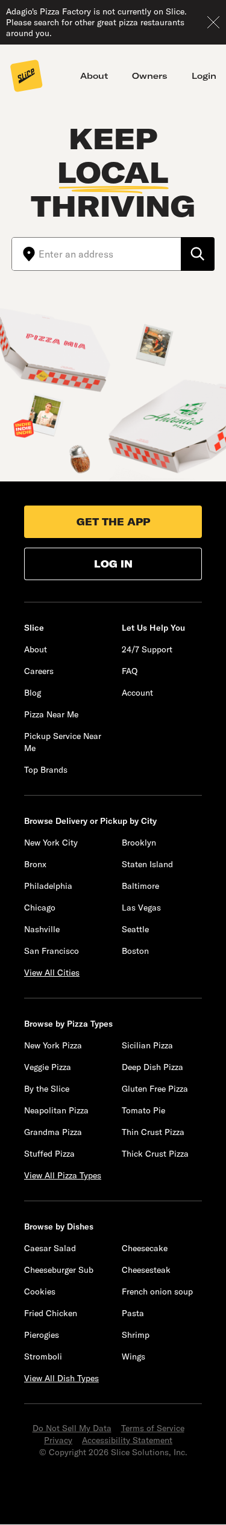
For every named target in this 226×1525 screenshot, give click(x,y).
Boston (135, 950)
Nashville (42, 929)
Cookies (39, 1291)
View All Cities (52, 972)
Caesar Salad (50, 1248)
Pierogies (41, 1334)
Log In (113, 564)
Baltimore (140, 885)
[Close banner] (213, 22)
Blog (32, 692)
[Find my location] (25, 254)
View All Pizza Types (62, 1175)
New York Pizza (53, 1045)
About (94, 75)
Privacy (58, 1440)
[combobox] (110, 254)
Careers (39, 671)
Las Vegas (141, 907)
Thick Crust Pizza (155, 1153)
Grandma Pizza (53, 1132)
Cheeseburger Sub (58, 1269)
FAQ (129, 671)
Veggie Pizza (47, 1067)
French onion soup (157, 1291)
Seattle (135, 929)
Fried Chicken (50, 1313)
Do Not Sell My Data (72, 1428)
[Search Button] (198, 254)
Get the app (113, 522)
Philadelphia (48, 885)
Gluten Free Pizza (155, 1088)
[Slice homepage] (26, 77)
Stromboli (43, 1356)
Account (137, 692)
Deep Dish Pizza (152, 1067)
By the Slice (46, 1088)
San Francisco (51, 950)
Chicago (39, 907)
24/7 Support (147, 649)
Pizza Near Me (51, 714)
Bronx (35, 864)
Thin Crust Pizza (153, 1132)
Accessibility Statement (127, 1440)
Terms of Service (152, 1428)
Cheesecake (145, 1248)
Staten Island (147, 864)
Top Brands (45, 769)
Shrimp (135, 1334)
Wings (133, 1356)
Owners (150, 75)
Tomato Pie (143, 1110)
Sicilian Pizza (147, 1045)
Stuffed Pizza (49, 1153)
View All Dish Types (61, 1378)
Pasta (133, 1313)
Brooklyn (139, 842)
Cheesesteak (146, 1269)
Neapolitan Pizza (56, 1110)
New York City (51, 842)
